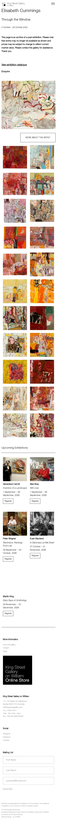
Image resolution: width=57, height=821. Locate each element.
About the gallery (9, 645)
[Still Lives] (42, 469)
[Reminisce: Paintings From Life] (15, 524)
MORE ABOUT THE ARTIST (38, 138)
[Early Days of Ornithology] (15, 581)
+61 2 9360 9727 (10, 711)
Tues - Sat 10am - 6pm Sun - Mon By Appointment (13, 715)
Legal (5, 651)
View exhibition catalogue (14, 65)
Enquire (5, 71)
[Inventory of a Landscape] (15, 469)
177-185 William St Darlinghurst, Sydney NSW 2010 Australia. (15, 703)
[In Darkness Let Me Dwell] (42, 524)
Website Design (6, 817)
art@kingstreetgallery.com (13, 707)
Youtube (6, 740)
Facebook (6, 737)
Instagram (7, 734)
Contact (6, 648)
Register (8, 501)
